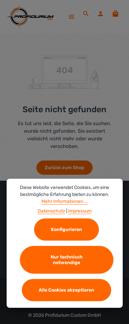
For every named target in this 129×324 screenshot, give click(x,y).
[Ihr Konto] (100, 13)
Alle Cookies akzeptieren (66, 290)
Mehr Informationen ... (64, 201)
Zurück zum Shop (64, 167)
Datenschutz (51, 211)
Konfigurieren (66, 229)
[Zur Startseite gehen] (30, 16)
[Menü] (71, 16)
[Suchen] (86, 13)
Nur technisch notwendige (67, 259)
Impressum (80, 211)
